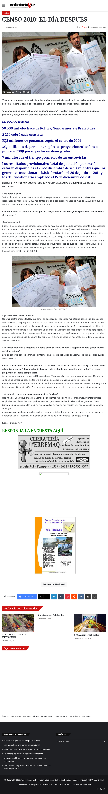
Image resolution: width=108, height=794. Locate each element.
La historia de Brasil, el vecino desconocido (23, 754)
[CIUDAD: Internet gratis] (90, 623)
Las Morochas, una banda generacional (22, 745)
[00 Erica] (54, 493)
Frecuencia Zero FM (15, 734)
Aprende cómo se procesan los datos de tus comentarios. (66, 716)
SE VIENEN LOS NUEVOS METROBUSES (14, 635)
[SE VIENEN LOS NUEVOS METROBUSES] (18, 623)
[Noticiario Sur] (22, 5)
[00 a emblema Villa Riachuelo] (54, 547)
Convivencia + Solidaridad (51, 615)
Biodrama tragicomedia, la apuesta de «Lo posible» (27, 749)
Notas (6, 13)
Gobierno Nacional (54, 584)
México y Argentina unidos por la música (22, 740)
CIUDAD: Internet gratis (86, 635)
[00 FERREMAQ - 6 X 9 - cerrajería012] (54, 452)
